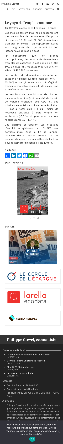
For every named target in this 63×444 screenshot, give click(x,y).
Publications (14, 163)
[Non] (59, 432)
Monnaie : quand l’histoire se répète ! (26, 361)
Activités (24, 9)
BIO (14, 9)
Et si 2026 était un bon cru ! (21, 367)
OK (32, 439)
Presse (37, 9)
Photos (49, 9)
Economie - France (45, 28)
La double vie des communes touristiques (28, 354)
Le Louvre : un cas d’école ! (21, 373)
